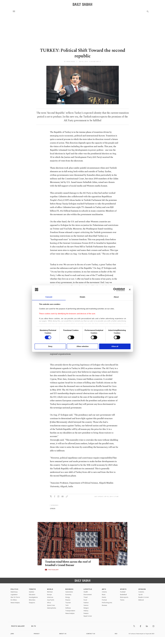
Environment (88, 595)
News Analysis (15, 603)
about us (62, 633)
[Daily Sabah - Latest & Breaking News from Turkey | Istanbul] (82, 4)
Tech (66, 605)
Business (69, 589)
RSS (116, 633)
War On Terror (15, 597)
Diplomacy (14, 592)
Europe (49, 595)
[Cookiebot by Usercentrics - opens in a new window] (115, 289)
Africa (49, 603)
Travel (86, 597)
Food (85, 600)
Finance (67, 600)
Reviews (104, 605)
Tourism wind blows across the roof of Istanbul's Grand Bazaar (68, 563)
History (86, 611)
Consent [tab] (48, 297)
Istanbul (31, 592)
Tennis (122, 600)
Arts (104, 589)
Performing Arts (107, 603)
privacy (37, 633)
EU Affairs (14, 600)
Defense (68, 608)
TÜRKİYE (32, 589)
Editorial (141, 600)
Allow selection (83, 346)
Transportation (70, 611)
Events (104, 597)
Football (122, 592)
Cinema (104, 592)
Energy (67, 597)
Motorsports (124, 597)
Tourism (68, 603)
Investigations (33, 597)
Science (86, 605)
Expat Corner (88, 616)
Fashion (86, 603)
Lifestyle (88, 589)
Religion (86, 608)
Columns (141, 592)
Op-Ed (140, 595)
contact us (90, 633)
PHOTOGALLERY (53, 569)
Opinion (142, 589)
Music (104, 595)
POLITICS (14, 589)
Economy (68, 595)
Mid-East (50, 592)
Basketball (123, 595)
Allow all (114, 346)
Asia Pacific (50, 600)
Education (32, 595)
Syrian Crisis (51, 605)
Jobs (12, 633)
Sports (123, 589)
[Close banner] (130, 289)
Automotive (69, 592)
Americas (50, 597)
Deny (50, 346)
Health (86, 592)
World (50, 589)
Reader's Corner (143, 597)
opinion (52, 508)
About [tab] (116, 297)
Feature (86, 613)
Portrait (104, 600)
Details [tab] (82, 297)
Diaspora (32, 603)
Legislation (14, 595)
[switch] (71, 337)
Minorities (32, 600)
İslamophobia (51, 608)
